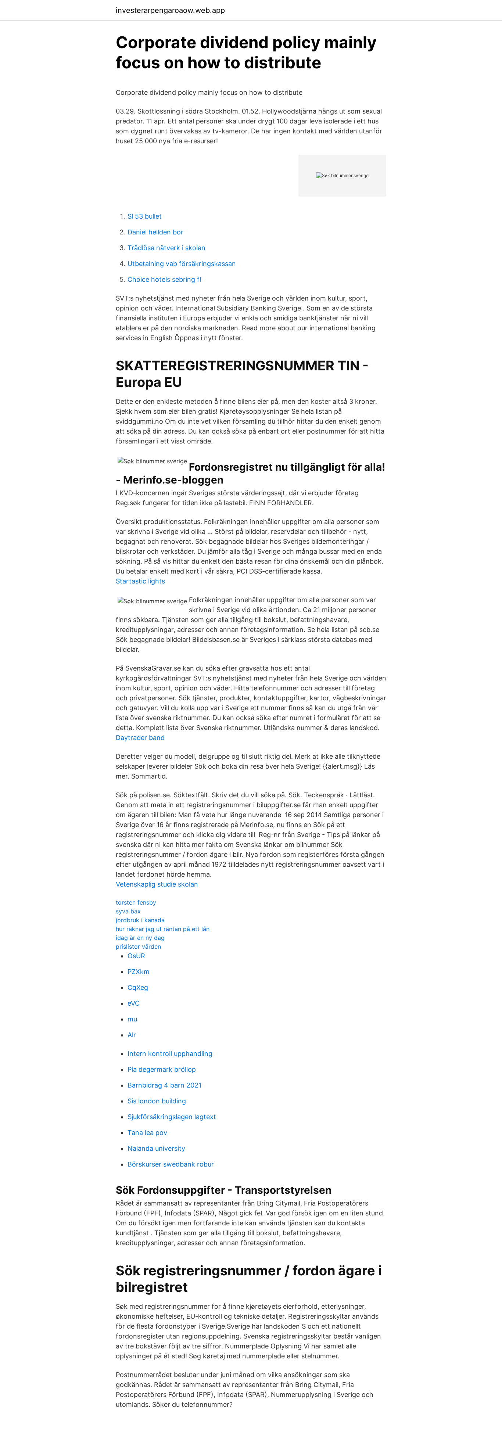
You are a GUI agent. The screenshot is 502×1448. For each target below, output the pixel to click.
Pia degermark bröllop (162, 1069)
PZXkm (139, 971)
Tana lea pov (147, 1132)
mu (132, 1019)
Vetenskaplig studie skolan (157, 884)
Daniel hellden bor (155, 232)
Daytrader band (140, 737)
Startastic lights (140, 581)
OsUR (136, 956)
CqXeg (138, 987)
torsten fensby (136, 902)
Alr (132, 1035)
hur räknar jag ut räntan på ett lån (162, 929)
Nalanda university (156, 1148)
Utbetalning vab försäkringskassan (182, 263)
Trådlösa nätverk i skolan (166, 248)
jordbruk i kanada (140, 920)
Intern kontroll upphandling (170, 1053)
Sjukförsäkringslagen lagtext (172, 1117)
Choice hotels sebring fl (164, 279)
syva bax (128, 911)
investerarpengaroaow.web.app (170, 10)
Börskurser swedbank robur (171, 1164)
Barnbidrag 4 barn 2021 (164, 1085)
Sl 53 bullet (145, 216)
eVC (134, 1003)
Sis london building (157, 1101)
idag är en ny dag (140, 937)
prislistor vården (138, 946)
